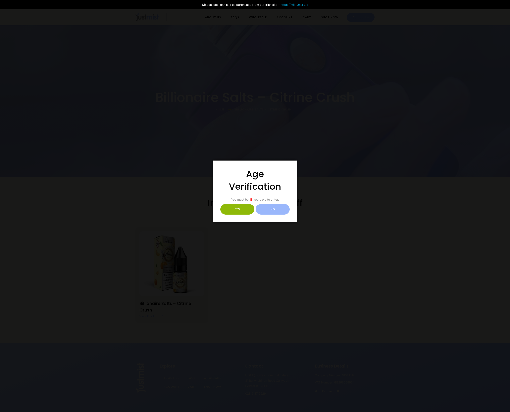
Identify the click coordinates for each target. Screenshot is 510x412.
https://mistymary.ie (294, 5)
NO (273, 209)
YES (237, 209)
